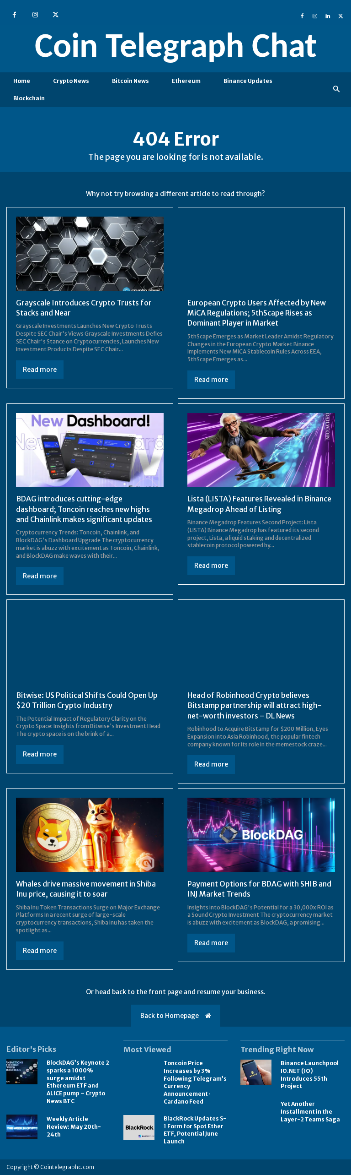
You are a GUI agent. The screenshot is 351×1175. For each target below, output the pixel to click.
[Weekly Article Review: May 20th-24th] (21, 1127)
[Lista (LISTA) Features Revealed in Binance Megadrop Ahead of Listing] (261, 450)
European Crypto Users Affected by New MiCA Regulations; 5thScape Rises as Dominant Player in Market (256, 313)
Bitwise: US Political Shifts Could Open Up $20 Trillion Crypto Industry (87, 700)
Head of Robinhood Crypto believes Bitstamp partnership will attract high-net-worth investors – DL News (254, 705)
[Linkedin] (328, 15)
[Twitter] (56, 15)
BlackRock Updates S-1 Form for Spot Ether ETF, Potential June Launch (195, 1130)
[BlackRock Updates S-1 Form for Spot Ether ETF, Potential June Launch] (138, 1127)
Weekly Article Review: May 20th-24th (74, 1126)
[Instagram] (35, 15)
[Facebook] (14, 15)
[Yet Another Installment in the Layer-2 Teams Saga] (255, 1112)
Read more (40, 369)
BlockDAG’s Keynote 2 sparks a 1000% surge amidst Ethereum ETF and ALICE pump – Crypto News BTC (78, 1081)
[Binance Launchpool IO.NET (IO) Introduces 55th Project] (255, 1072)
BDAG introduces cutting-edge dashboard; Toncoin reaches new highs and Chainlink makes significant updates (84, 509)
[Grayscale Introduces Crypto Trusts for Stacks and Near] (90, 254)
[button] (337, 90)
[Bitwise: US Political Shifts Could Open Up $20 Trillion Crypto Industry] (90, 646)
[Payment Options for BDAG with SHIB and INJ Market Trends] (261, 835)
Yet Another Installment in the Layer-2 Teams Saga (310, 1111)
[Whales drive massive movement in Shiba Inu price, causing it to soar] (90, 835)
